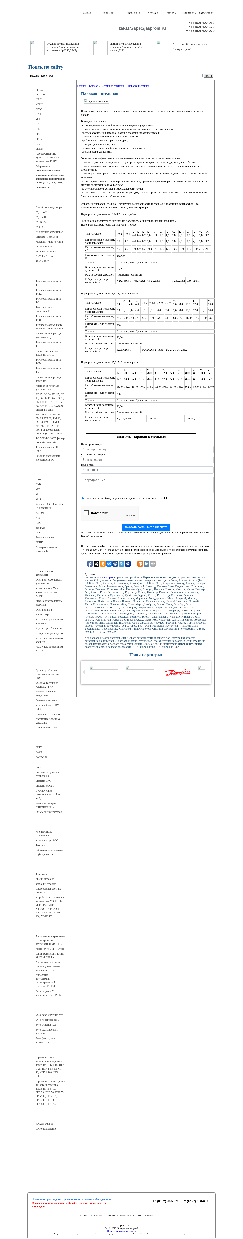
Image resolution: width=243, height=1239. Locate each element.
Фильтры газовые (51, 274)
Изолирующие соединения (44, 833)
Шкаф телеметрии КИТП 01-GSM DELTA (50, 955)
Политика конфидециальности (121, 1231)
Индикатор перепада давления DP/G (47, 387)
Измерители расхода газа (50, 633)
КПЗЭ (39, 494)
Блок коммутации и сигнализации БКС (47, 805)
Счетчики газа (44, 609)
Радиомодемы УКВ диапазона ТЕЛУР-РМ (49, 993)
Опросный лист (44, 187)
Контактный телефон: (93, 454)
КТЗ (38, 517)
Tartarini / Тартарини (47, 236)
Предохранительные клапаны (52, 472)
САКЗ (39, 752)
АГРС (52, 1007)
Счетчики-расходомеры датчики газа (49, 581)
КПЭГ (39, 499)
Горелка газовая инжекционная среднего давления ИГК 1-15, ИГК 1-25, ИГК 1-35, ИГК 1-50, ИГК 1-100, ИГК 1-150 (50, 1067)
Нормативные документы (52, 1165)
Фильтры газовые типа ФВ (48, 344)
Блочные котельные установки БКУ (47, 685)
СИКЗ (39, 747)
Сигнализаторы (51, 740)
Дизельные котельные (48, 714)
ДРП (38, 114)
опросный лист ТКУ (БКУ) (47, 707)
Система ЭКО (43, 780)
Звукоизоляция (44, 1123)
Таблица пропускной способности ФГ (48, 457)
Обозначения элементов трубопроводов (49, 852)
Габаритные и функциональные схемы (48, 168)
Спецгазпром (106, 577)
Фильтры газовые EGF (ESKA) (48, 449)
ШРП (39, 99)
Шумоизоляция (52, 1116)
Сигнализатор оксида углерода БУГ (48, 774)
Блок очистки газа (46, 1024)
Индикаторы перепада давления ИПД (48, 335)
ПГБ (38, 143)
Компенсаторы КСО (47, 840)
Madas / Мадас (44, 246)
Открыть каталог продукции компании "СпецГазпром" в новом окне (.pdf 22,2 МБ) (63, 47)
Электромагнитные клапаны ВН (46, 549)
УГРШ (39, 104)
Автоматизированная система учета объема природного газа (48, 966)
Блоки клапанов (45, 537)
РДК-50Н (41, 217)
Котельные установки (51, 663)
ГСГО (39, 109)
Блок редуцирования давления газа (47, 1031)
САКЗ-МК (41, 757)
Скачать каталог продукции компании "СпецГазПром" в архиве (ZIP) (126, 47)
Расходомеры (43, 614)
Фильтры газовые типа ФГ (48, 283)
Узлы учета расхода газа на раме (49, 648)
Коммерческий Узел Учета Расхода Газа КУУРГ (47, 592)
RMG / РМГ (42, 261)
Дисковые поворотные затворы (48, 890)
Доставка (153, 12)
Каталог (98, 1215)
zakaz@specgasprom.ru (140, 28)
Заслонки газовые (46, 883)
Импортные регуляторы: (49, 231)
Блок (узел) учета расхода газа (45, 1040)
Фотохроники (205, 12)
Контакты (170, 12)
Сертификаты (188, 12)
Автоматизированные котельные (48, 720)
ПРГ (38, 124)
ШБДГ (39, 129)
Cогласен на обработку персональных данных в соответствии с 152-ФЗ (126, 498)
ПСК (38, 532)
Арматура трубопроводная (51, 867)
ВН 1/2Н (40, 527)
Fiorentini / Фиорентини (49, 241)
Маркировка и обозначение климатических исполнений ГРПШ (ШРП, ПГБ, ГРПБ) (50, 179)
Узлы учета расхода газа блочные (49, 640)
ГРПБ (39, 138)
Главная (86, 12)
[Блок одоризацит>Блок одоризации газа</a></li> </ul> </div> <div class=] (48, 1045)
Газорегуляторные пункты (51, 82)
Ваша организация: (92, 444)
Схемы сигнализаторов (49, 811)
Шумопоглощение (46, 1128)
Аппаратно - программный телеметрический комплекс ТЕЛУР (46, 981)
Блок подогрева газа (47, 1019)
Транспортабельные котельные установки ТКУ (48, 674)
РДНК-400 (41, 212)
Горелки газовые (51, 1050)
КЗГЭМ (40, 512)
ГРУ (38, 134)
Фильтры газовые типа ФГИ (48, 318)
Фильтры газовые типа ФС (48, 300)
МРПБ (39, 148)
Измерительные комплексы (44, 573)
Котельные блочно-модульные (46, 693)
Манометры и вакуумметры (51, 1141)
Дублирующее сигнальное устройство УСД (49, 794)
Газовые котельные (46, 700)
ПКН (38, 479)
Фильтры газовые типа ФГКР (48, 292)
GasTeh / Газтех (44, 256)
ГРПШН (40, 94)
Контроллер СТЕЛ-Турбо (50, 948)
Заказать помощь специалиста (145, 527)
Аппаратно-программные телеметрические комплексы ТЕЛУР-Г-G (50, 940)
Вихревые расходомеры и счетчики (50, 603)
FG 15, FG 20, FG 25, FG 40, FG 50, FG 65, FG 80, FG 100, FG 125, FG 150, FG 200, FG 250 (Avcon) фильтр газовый (50, 402)
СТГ (38, 762)
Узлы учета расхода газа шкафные (49, 621)
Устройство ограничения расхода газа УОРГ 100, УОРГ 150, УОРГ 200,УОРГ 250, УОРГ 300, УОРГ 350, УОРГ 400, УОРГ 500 (50, 907)
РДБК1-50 (41, 222)
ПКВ (38, 484)
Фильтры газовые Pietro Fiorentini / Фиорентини (49, 326)
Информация (132, 12)
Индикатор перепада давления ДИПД (47, 353)
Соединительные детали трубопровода (55, 824)
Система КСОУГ (45, 785)
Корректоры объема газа (49, 628)
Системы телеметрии (51, 929)
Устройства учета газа (51, 564)
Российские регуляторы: (49, 207)
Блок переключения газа (49, 1014)
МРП (38, 119)
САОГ (39, 767)
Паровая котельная (46, 727)
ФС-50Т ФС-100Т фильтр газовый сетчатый (50, 440)
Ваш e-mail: (87, 464)
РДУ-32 (40, 227)
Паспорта (51, 1156)
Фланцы (40, 845)
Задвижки (41, 874)
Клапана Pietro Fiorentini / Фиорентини (50, 506)
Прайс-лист (110, 1215)
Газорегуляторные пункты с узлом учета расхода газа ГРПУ (48, 157)
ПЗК (38, 522)
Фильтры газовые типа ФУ (48, 370)
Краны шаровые (45, 879)
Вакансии (107, 12)
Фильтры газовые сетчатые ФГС (45, 309)
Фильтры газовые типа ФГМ (48, 361)
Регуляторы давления (51, 200)
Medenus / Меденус (46, 251)
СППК (39, 542)
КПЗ (38, 489)
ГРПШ (39, 89)
